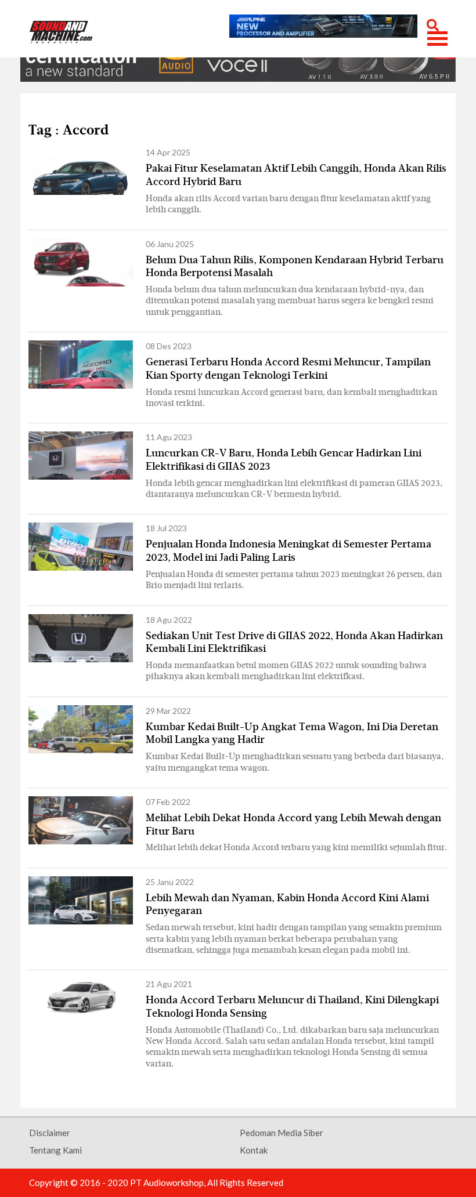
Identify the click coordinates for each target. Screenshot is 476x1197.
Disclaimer (49, 1132)
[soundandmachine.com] (61, 31)
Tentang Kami (55, 1150)
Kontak (254, 1150)
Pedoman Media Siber (281, 1132)
